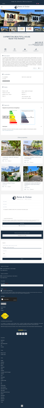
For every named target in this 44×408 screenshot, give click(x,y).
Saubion (2, 393)
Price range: (4, 247)
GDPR (2, 308)
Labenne (2, 373)
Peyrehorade (3, 385)
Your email (4, 283)
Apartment (2, 340)
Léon (2, 375)
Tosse (2, 402)
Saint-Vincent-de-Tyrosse (5, 392)
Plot (1, 345)
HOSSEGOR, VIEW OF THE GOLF (10, 157)
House (5, 33)
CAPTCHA (2, 296)
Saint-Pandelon (3, 387)
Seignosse (5, 180)
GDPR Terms (11, 218)
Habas (2, 368)
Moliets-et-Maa (3, 380)
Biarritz (2, 365)
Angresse (26, 154)
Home (2, 33)
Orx (1, 382)
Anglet (2, 360)
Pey (1, 383)
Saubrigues (3, 395)
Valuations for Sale (22, 235)
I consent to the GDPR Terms (8, 290)
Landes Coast (3, 354)
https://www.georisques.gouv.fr (7, 130)
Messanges (3, 377)
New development (4, 343)
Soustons (2, 400)
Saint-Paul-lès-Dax (4, 388)
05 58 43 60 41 (19, 1)
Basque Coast (3, 352)
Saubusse (2, 397)
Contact (3, 3)
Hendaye (2, 370)
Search (22, 258)
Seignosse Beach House (8, 183)
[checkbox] (2, 218)
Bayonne (2, 363)
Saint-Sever (3, 390)
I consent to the (8, 218)
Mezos (2, 378)
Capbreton (8, 33)
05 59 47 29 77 (29, 1)
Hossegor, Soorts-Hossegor (7, 154)
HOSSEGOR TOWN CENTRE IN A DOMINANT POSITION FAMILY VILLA (32, 184)
